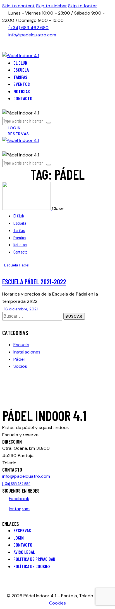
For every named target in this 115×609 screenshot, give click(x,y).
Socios (20, 366)
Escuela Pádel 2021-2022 (34, 281)
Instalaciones (26, 352)
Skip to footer (82, 6)
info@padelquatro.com (26, 476)
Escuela (11, 265)
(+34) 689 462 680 (16, 483)
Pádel (24, 265)
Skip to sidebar (51, 6)
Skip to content (18, 6)
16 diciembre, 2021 (21, 308)
